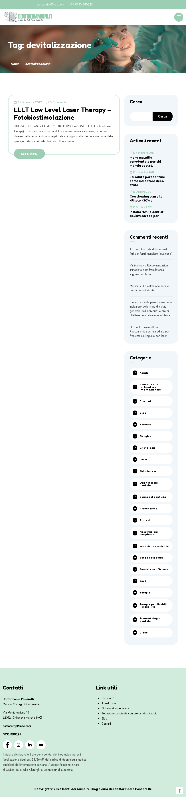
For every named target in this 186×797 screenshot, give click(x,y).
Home (15, 64)
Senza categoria (151, 557)
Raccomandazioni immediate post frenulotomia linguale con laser (149, 269)
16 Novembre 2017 (143, 152)
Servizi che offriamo (154, 569)
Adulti (144, 372)
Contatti (106, 724)
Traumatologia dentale (150, 619)
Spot (143, 580)
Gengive (145, 436)
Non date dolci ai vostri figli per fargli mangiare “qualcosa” (151, 251)
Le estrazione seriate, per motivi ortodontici (150, 288)
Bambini (145, 401)
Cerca (136, 101)
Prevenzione (148, 508)
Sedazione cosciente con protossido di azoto (129, 713)
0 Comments (58, 102)
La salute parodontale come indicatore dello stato (147, 181)
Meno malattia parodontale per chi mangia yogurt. (145, 161)
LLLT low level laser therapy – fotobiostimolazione (62, 113)
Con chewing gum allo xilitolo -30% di (146, 198)
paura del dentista (153, 496)
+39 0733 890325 (81, 4)
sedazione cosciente (154, 545)
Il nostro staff (110, 703)
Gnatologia (148, 447)
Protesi (145, 520)
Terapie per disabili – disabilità (153, 605)
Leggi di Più (29, 154)
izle (132, 302)
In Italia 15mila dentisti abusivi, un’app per (147, 214)
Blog (143, 412)
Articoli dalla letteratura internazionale (150, 387)
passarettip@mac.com (50, 4)
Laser (143, 459)
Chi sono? (108, 698)
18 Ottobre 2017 (142, 191)
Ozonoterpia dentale (149, 484)
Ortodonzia (148, 471)
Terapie (145, 592)
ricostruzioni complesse (149, 533)
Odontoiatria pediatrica (116, 708)
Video (144, 632)
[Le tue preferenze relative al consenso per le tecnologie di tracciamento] (179, 790)
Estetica (146, 424)
